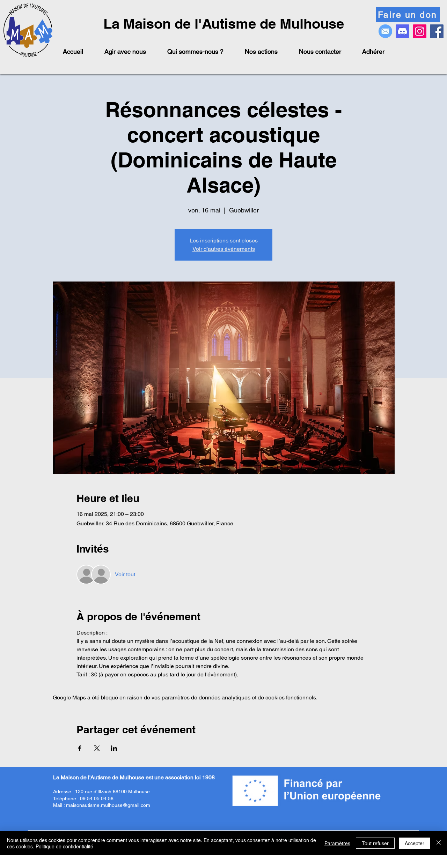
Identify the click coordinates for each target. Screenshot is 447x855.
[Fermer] (438, 843)
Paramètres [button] (337, 843)
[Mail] (385, 31)
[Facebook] (437, 31)
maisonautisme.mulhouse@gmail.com (108, 805)
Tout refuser (375, 843)
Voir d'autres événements (223, 249)
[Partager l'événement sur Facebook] (79, 748)
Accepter (414, 843)
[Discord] (402, 31)
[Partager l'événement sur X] (97, 748)
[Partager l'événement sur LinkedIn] (114, 748)
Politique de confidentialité (64, 846)
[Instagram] (419, 31)
